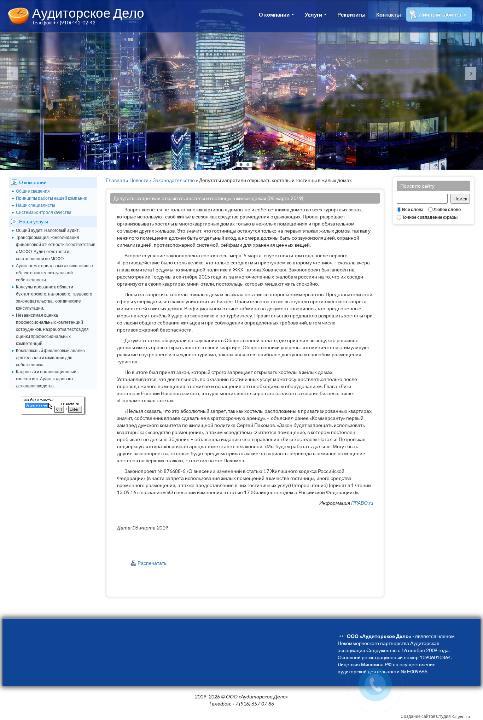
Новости (139, 180)
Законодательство (174, 180)
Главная (115, 180)
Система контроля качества (43, 212)
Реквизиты (351, 14)
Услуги (314, 14)
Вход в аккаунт (413, 97)
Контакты (388, 14)
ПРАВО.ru (362, 503)
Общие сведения (33, 191)
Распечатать (152, 563)
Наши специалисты (35, 205)
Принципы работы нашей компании (51, 198)
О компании (275, 14)
